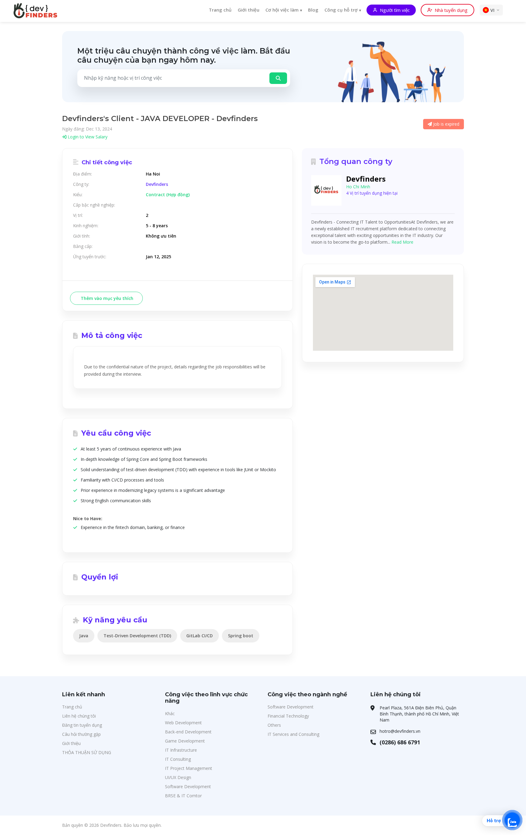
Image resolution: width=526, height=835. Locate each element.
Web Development (183, 722)
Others (274, 725)
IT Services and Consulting (293, 734)
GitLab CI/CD (199, 635)
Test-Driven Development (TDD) (137, 635)
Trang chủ (220, 10)
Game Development (185, 741)
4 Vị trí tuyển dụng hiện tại (372, 193)
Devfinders (157, 184)
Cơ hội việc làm (282, 10)
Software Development (188, 786)
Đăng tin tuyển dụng (82, 725)
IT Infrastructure (181, 750)
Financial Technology (288, 716)
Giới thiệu (248, 10)
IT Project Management (188, 768)
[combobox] (171, 77)
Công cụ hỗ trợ (341, 10)
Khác (170, 713)
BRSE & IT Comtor (183, 795)
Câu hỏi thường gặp (81, 734)
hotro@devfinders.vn (400, 731)
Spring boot (240, 635)
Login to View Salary (86, 137)
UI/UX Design (178, 777)
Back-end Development (188, 732)
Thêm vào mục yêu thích (106, 298)
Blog (313, 10)
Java (83, 635)
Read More (402, 242)
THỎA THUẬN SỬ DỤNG (86, 752)
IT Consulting (178, 759)
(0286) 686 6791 (400, 742)
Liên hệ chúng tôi (79, 716)
